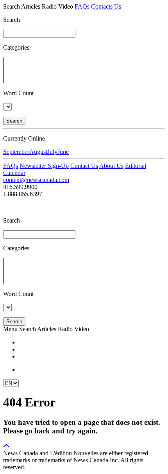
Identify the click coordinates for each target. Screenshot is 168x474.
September (16, 151)
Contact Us (84, 165)
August (38, 151)
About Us (111, 165)
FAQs (82, 6)
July (52, 151)
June (63, 151)
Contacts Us (106, 6)
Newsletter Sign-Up (44, 165)
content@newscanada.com (36, 179)
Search (14, 121)
